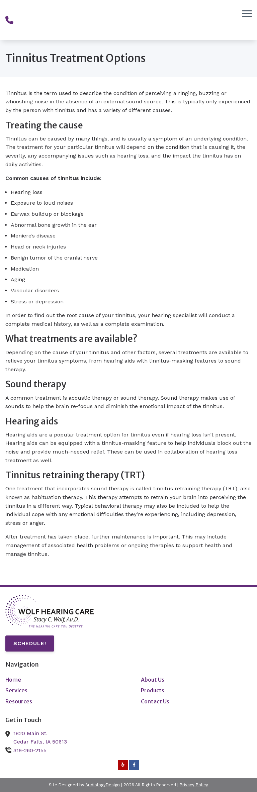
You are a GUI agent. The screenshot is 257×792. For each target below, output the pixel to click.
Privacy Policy (194, 784)
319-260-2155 (30, 750)
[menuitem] (60, 680)
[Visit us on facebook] (134, 765)
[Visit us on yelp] (123, 765)
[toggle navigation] (247, 13)
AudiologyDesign (102, 784)
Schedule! (29, 643)
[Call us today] (9, 20)
